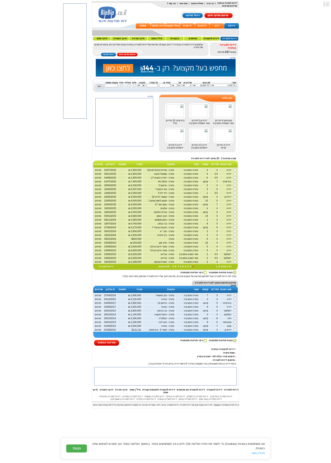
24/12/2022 (110, 299)
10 (207, 200)
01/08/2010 (110, 330)
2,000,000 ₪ (135, 212)
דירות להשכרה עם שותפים (191, 389)
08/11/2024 (110, 219)
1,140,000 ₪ (135, 314)
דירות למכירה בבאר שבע (210, 399)
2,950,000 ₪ (135, 303)
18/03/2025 (110, 212)
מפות (143, 25)
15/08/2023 (110, 246)
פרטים (98, 197)
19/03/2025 (110, 208)
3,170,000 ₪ (135, 227)
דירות (231, 25)
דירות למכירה (229, 38)
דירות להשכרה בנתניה (223, 349)
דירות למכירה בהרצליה (109, 396)
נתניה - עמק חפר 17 (165, 204)
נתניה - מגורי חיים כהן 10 (162, 246)
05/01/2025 (110, 216)
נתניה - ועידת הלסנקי (164, 212)
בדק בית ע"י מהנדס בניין (161, 363)
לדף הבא (165, 266)
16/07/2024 (110, 223)
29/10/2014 (110, 310)
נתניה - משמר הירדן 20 (163, 197)
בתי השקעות (201, 363)
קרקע (206, 181)
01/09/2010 (110, 326)
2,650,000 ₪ (135, 208)
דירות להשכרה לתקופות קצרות (158, 389)
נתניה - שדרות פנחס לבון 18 (161, 170)
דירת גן (228, 197)
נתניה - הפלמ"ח (167, 318)
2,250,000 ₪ (135, 307)
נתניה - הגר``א (167, 231)
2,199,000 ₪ (135, 262)
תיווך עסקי (101, 38)
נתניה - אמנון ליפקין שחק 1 (161, 200)
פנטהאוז (227, 322)
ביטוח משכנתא (216, 363)
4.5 (216, 177)
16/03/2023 (110, 262)
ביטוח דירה (230, 363)
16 (207, 242)
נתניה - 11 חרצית (166, 235)
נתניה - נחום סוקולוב (165, 219)
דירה (229, 170)
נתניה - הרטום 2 (167, 185)
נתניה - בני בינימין (166, 310)
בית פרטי (227, 181)
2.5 (216, 174)
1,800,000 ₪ (135, 231)
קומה (205, 164)
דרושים (202, 25)
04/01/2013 (110, 322)
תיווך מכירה (138, 38)
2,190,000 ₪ (135, 322)
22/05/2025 (110, 200)
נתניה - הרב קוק (167, 242)
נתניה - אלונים (168, 208)
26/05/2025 (110, 197)
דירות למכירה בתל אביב (221, 396)
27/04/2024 (110, 295)
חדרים (215, 164)
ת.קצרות (174, 38)
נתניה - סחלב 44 (166, 181)
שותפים (193, 38)
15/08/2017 (110, 307)
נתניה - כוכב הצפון (166, 216)
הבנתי (76, 448)
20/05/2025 (110, 204)
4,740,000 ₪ (135, 223)
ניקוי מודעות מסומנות (192, 272)
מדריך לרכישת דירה (184, 363)
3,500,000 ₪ (135, 197)
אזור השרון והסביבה (189, 254)
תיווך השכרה (120, 38)
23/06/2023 (110, 254)
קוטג (229, 326)
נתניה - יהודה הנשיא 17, (163, 177)
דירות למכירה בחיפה (175, 396)
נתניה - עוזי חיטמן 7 (165, 189)
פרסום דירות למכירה (224, 360)
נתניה (172, 239)
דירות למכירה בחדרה (146, 399)
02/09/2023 (110, 242)
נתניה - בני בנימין (166, 223)
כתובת (171, 164)
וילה (230, 318)
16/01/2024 (110, 235)
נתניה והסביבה (191, 170)
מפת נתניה (229, 352)
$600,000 (137, 239)
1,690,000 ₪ (135, 295)
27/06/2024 (110, 227)
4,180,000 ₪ (135, 318)
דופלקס (228, 254)
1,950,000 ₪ (135, 219)
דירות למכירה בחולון (188, 399)
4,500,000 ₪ (135, 326)
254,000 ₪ (136, 242)
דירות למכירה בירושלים (197, 396)
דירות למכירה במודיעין (132, 396)
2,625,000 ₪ (135, 254)
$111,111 (137, 330)
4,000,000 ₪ (135, 200)
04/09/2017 (110, 303)
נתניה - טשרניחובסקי (164, 262)
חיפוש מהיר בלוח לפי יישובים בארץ (216, 356)
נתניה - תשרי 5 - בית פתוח (162, 330)
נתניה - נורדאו (168, 254)
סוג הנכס (225, 164)
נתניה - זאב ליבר (166, 322)
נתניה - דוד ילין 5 (166, 193)
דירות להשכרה (211, 38)
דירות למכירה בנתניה (167, 399)
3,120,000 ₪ (135, 299)
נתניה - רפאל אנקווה (165, 314)
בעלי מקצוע (172, 25)
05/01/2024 (110, 239)
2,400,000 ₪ (135, 235)
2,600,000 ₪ (135, 246)
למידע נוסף (258, 453)
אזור (196, 164)
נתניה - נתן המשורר (165, 295)
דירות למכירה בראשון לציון (123, 399)
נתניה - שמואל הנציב (164, 174)
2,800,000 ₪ (135, 310)
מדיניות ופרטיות (229, 6)
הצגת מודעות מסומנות (221, 272)
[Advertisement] (124, 170)
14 (207, 216)
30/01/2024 (110, 231)
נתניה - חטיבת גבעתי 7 (163, 227)
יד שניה (187, 25)
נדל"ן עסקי (156, 38)
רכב (216, 25)
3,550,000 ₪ (135, 204)
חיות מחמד (158, 25)
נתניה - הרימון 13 (166, 303)
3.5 (216, 193)
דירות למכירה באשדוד (154, 396)
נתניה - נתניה (168, 299)
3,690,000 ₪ (135, 216)
